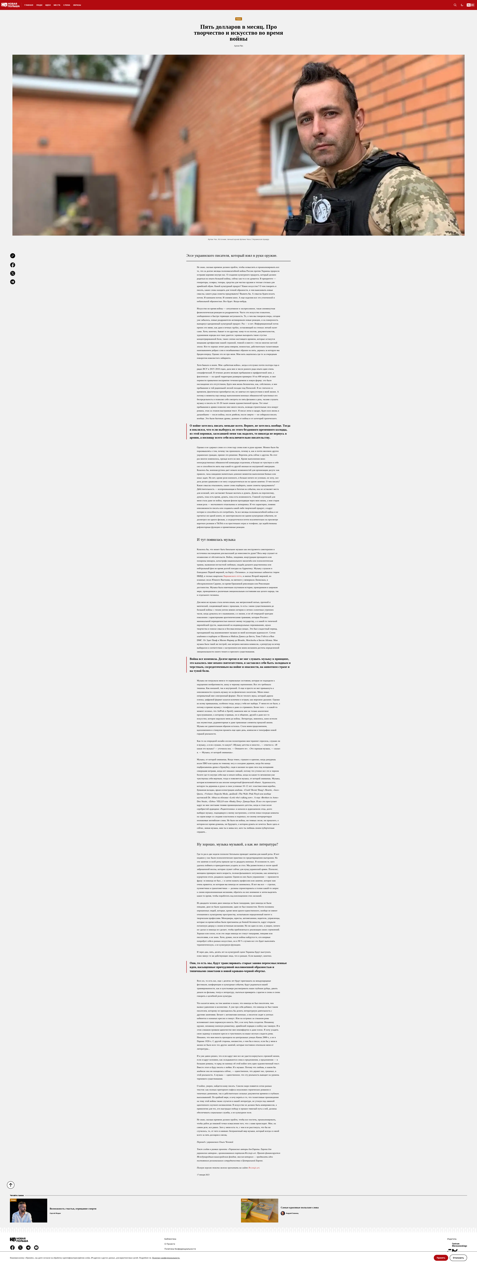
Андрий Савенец (292, 1213)
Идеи (48, 5)
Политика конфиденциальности (180, 1249)
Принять (441, 1258)
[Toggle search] (455, 4)
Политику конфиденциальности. (166, 1257)
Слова (66, 5)
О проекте (169, 1244)
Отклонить (458, 1258)
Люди (39, 5)
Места (57, 5)
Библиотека (170, 1239)
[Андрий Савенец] (283, 1213)
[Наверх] (10, 1185)
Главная (28, 5)
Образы (77, 5)
